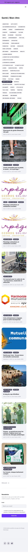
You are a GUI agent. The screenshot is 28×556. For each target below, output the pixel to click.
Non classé (6, 73)
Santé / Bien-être (7, 81)
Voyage (19, 98)
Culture (20, 32)
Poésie (4, 79)
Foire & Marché (15, 43)
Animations (6, 24)
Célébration (21, 26)
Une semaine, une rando (9, 98)
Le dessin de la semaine (9, 62)
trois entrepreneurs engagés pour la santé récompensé (12, 318)
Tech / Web (5, 90)
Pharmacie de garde (16, 76)
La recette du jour (8, 59)
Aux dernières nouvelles (9, 26)
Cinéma (4, 29)
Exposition (14, 40)
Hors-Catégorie (7, 48)
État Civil (21, 37)
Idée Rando (5, 51)
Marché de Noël (12, 68)
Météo (21, 68)
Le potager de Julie (8, 65)
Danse (4, 35)
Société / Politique (20, 84)
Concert (5, 32)
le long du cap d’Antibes (11, 394)
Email (3, 502)
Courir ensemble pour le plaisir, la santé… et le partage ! (13, 168)
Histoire (13, 46)
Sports (12, 87)
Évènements (6, 40)
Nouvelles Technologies (17, 73)
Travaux (5, 92)
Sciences (16, 81)
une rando (5, 95)
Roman (17, 79)
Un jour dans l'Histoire (15, 92)
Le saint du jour (19, 65)
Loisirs (4, 68)
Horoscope (20, 46)
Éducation (18, 35)
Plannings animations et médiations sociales (11, 205)
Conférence (13, 32)
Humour (16, 48)
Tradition (19, 90)
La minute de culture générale (11, 57)
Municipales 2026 (15, 70)
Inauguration (14, 51)
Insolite (22, 51)
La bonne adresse (7, 54)
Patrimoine (5, 76)
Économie (10, 35)
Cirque (10, 29)
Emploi (4, 37)
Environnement (12, 37)
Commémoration (19, 29)
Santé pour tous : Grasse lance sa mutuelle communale (13, 356)
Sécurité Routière (7, 84)
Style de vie (20, 87)
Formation (5, 46)
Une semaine (13, 95)
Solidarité (5, 87)
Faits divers (6, 43)
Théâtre (12, 90)
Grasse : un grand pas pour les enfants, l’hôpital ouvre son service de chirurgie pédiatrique (13, 433)
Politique (10, 79)
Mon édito (5, 70)
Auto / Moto (14, 24)
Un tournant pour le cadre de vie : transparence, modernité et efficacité (14, 280)
